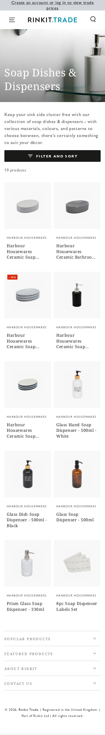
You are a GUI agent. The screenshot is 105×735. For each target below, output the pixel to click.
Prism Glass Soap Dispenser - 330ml (25, 606)
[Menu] (12, 20)
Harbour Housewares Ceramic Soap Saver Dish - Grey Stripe (25, 341)
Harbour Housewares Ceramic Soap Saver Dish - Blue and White (24, 431)
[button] (93, 19)
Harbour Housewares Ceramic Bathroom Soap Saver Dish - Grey (76, 252)
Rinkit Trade (28, 709)
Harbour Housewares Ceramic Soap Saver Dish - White (26, 252)
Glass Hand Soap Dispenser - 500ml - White (76, 430)
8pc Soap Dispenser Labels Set (76, 606)
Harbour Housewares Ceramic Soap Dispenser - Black (74, 341)
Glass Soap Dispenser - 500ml (75, 517)
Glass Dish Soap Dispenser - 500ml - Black (27, 519)
